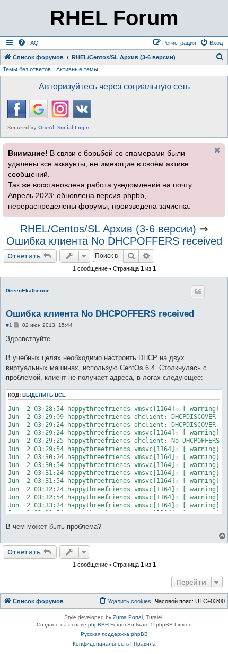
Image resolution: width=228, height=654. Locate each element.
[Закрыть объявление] (216, 150)
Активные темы (77, 69)
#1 (9, 325)
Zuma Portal (128, 617)
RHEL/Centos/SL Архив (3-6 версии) (108, 229)
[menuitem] (28, 43)
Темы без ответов (27, 69)
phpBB (96, 625)
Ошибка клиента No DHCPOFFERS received (114, 241)
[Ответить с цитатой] (198, 291)
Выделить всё (44, 395)
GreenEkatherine (28, 290)
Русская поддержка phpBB (114, 634)
